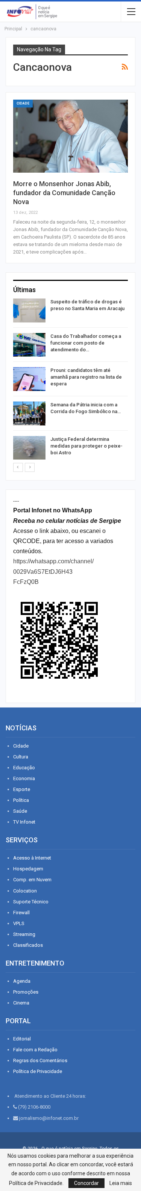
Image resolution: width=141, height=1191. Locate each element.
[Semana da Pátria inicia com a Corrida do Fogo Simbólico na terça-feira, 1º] (29, 413)
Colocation (25, 891)
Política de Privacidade (37, 1071)
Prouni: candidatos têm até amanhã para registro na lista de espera (86, 377)
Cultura (20, 757)
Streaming (24, 934)
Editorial (22, 1039)
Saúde (20, 811)
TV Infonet (24, 822)
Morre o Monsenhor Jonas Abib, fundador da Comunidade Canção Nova (64, 193)
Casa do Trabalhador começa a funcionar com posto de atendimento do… (85, 342)
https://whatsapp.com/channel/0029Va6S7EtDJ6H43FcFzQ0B (53, 571)
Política (21, 800)
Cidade (23, 103)
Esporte (21, 789)
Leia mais (120, 1183)
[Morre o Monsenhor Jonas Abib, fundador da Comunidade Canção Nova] (70, 136)
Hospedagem (28, 869)
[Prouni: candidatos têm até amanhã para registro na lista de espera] (29, 379)
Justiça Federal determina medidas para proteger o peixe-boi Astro (86, 445)
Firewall (21, 912)
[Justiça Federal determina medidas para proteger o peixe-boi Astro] (29, 448)
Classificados (28, 945)
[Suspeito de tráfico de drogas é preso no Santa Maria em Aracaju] (29, 310)
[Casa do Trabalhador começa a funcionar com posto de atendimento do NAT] (29, 345)
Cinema (21, 1003)
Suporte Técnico (31, 901)
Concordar (86, 1183)
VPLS (18, 923)
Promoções (25, 992)
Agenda (21, 981)
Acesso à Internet (32, 858)
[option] (70, 380)
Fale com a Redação (35, 1049)
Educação (24, 767)
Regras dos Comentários (40, 1060)
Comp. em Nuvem (32, 879)
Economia (24, 778)
